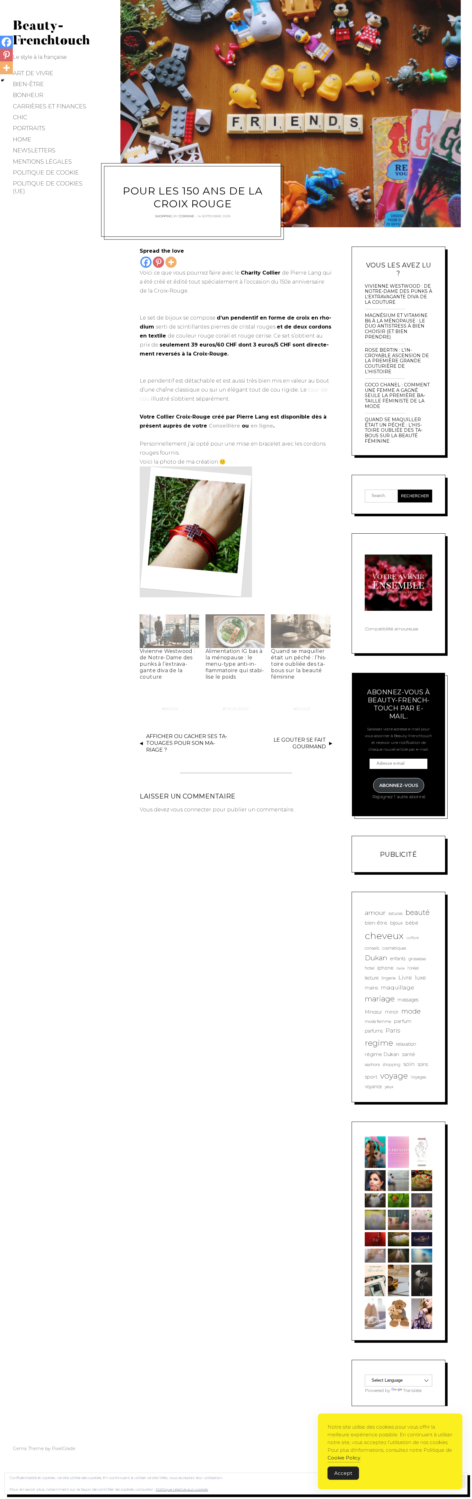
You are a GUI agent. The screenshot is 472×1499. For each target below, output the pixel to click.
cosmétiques (394, 948)
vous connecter (190, 810)
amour (375, 913)
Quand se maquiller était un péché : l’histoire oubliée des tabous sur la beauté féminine (299, 664)
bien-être (376, 923)
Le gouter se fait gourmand (300, 743)
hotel (369, 968)
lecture (372, 978)
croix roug (237, 708)
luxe (420, 977)
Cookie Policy (344, 1458)
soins (423, 1064)
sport (371, 1077)
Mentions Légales (42, 161)
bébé (412, 923)
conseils (372, 948)
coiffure (412, 938)
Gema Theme (28, 1448)
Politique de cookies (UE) (48, 187)
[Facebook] (146, 262)
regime (379, 1043)
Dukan (376, 957)
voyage (394, 1075)
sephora (372, 1064)
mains (371, 988)
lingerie (388, 978)
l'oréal (413, 968)
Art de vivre (33, 73)
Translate (412, 1390)
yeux (389, 1086)
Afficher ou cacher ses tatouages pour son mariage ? (186, 743)
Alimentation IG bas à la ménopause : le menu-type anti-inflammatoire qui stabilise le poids (234, 664)
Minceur (373, 1012)
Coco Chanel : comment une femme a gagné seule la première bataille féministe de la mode (397, 395)
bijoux (171, 708)
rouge (303, 708)
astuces (396, 913)
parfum (402, 1021)
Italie (401, 968)
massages (408, 1000)
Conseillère (224, 426)
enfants (398, 959)
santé (408, 1054)
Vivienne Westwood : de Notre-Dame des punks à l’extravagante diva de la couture (167, 664)
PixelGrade (63, 1448)
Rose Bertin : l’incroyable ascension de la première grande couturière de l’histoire (397, 361)
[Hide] (2, 80)
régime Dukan (382, 1054)
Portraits (29, 128)
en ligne (261, 426)
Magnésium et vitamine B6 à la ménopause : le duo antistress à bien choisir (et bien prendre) (396, 326)
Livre (405, 977)
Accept (343, 1473)
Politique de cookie (46, 172)
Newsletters (34, 150)
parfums (374, 1031)
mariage (380, 998)
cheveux (384, 935)
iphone (385, 968)
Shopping (163, 216)
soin (409, 1064)
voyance (373, 1086)
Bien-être (28, 84)
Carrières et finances (49, 106)
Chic (20, 117)
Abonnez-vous (398, 785)
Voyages (418, 1077)
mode (411, 1011)
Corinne (186, 216)
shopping (391, 1064)
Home (22, 139)
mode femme (378, 1021)
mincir (391, 1012)
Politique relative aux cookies (182, 1489)
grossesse (417, 958)
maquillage (397, 987)
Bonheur (28, 95)
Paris (393, 1030)
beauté (418, 912)
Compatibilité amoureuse (391, 629)
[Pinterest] (158, 262)
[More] (171, 262)
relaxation (406, 1044)
